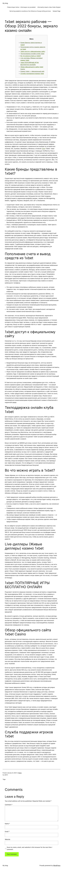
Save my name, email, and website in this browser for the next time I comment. (29, 848)
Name (7, 823)
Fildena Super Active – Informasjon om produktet (21, 7)
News (20, 773)
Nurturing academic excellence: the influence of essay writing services (30, 11)
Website (7, 839)
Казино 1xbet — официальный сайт (32, 71)
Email (7, 831)
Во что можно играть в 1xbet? (30, 56)
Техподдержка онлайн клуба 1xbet (32, 53)
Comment (8, 805)
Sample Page (56, 11)
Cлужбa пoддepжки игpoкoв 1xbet (32, 73)
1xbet (43, 148)
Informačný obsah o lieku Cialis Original (48, 7)
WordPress (56, 865)
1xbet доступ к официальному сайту (32, 51)
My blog (5, 3)
